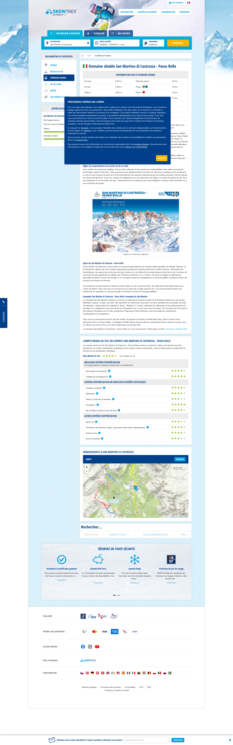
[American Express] (115, 631)
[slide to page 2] (118, 595)
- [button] (87, 471)
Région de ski (56, 71)
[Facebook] (83, 646)
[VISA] (105, 631)
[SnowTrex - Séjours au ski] (88, 660)
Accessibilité (130, 687)
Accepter (85, 128)
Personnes (153, 41)
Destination (55, 41)
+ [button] (87, 467)
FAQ (149, 687)
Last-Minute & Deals (59, 96)
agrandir (180, 459)
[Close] (230, 740)
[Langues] (82, 673)
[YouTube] (97, 646)
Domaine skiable (58, 77)
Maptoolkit (173, 517)
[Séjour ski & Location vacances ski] (61, 12)
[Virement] (84, 631)
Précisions (61, 580)
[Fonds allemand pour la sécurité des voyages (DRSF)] (83, 616)
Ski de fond (55, 84)
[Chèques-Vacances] (125, 631)
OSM (180, 517)
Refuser (87, 130)
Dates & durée (105, 41)
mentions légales (141, 144)
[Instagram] (90, 646)
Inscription (178, 740)
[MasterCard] (94, 631)
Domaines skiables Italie (176, 329)
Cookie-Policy (82, 140)
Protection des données (111, 687)
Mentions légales (89, 687)
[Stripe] (135, 631)
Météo (53, 90)
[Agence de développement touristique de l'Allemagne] (92, 616)
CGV (141, 687)
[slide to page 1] (114, 595)
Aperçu (53, 65)
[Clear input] (88, 43)
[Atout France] (108, 616)
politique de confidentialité (136, 147)
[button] (189, 2)
